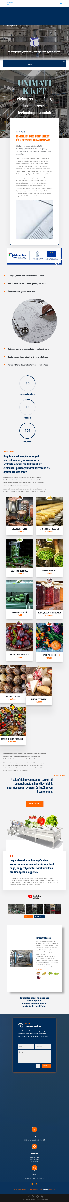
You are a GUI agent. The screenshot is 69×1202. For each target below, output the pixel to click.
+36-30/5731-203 (34, 1157)
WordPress (44, 1199)
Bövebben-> (39, 974)
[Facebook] (32, 1184)
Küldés (45, 1066)
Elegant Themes (30, 1199)
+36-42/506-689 (34, 1161)
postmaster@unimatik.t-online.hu (34, 1178)
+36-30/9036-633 (34, 1159)
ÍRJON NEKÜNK (34, 804)
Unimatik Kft (52, 1189)
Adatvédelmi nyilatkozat (36, 1189)
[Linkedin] (37, 1184)
